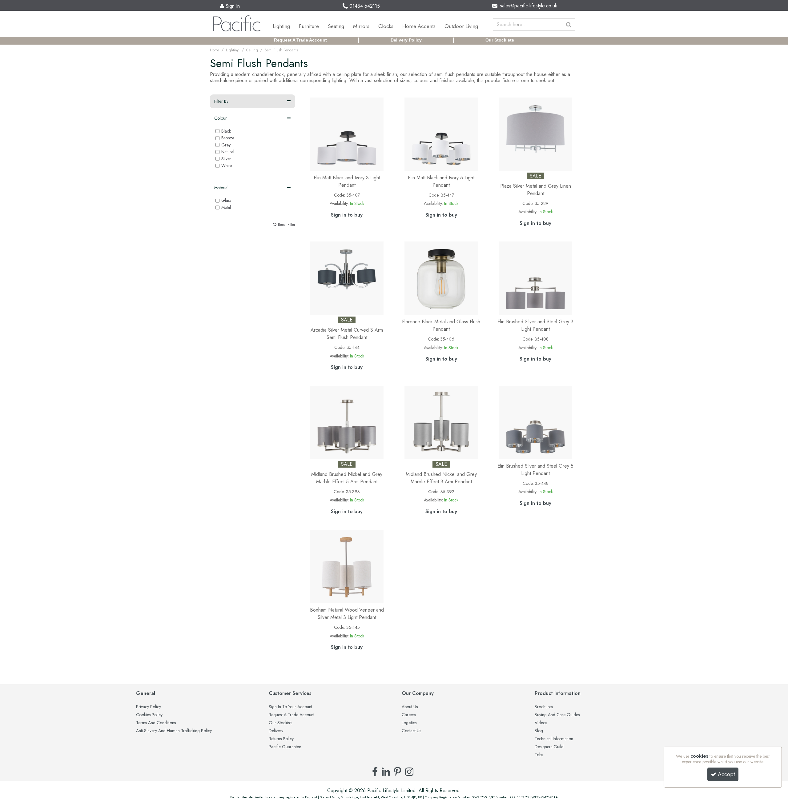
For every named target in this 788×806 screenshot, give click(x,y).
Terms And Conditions (156, 723)
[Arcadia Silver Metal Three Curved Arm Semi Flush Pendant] (347, 277)
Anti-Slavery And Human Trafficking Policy (174, 731)
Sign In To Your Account (290, 707)
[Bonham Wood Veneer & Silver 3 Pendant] (347, 565)
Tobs (539, 755)
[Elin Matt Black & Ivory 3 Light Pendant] (347, 133)
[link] (375, 771)
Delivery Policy (406, 40)
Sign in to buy (347, 214)
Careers (409, 715)
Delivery (276, 731)
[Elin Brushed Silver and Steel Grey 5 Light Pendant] (535, 421)
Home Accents (419, 26)
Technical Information (554, 739)
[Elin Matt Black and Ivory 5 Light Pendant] (441, 133)
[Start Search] (569, 24)
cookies (699, 756)
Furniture (309, 26)
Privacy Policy (148, 707)
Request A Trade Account (300, 40)
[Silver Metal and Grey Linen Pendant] (535, 133)
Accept (726, 774)
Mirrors (361, 26)
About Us (410, 707)
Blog (539, 731)
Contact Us (411, 731)
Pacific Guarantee (285, 747)
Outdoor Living (461, 26)
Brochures (544, 707)
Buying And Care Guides (557, 715)
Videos (541, 723)
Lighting (281, 26)
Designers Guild (549, 747)
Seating (336, 26)
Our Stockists (499, 40)
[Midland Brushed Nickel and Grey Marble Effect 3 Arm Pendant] (441, 421)
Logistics (409, 723)
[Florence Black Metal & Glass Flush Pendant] (441, 277)
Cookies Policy (149, 715)
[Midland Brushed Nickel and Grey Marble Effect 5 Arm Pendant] (347, 421)
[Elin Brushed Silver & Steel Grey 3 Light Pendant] (535, 277)
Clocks (385, 26)
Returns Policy (281, 739)
